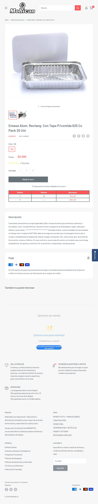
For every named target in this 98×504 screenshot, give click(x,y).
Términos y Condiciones (14, 466)
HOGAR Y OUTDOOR (60, 431)
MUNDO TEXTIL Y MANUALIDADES (66, 417)
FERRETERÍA (58, 424)
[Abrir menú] (6, 8)
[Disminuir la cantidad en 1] (20, 170)
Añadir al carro (28, 179)
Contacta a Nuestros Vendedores (17, 451)
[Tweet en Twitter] (83, 136)
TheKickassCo (24, 482)
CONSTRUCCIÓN (59, 420)
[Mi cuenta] (86, 8)
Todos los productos (17, 20)
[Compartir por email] (88, 136)
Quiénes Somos (11, 447)
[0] (91, 7)
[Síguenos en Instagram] (11, 489)
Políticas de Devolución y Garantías (18, 462)
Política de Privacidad (13, 469)
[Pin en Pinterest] (78, 136)
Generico (12, 136)
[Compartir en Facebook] (74, 136)
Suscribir (60, 468)
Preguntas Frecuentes (13, 455)
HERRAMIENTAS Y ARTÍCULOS (65, 428)
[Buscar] (78, 7)
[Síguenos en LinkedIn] (15, 489)
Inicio (6, 20)
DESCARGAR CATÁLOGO (62, 435)
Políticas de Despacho (13, 458)
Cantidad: (12, 171)
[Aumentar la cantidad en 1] (32, 170)
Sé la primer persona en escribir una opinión (49, 347)
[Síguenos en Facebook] (6, 489)
